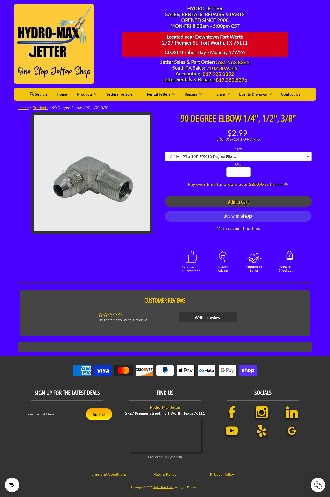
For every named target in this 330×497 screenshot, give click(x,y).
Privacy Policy (222, 474)
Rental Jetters (159, 94)
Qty (238, 164)
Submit (99, 414)
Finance (218, 94)
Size (238, 148)
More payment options (238, 228)
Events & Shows (253, 94)
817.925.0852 (218, 74)
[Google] (292, 431)
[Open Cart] (12, 485)
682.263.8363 (234, 62)
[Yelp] (261, 431)
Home (62, 94)
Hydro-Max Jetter (163, 487)
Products (85, 94)
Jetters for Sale (120, 94)
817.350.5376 (231, 79)
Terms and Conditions (108, 474)
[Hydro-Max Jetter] (54, 44)
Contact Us (290, 94)
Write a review (207, 317)
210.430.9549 (222, 68)
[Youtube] (231, 431)
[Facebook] (231, 412)
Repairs (191, 94)
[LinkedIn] (292, 412)
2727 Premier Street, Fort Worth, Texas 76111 (165, 410)
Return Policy (165, 474)
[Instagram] (261, 412)
